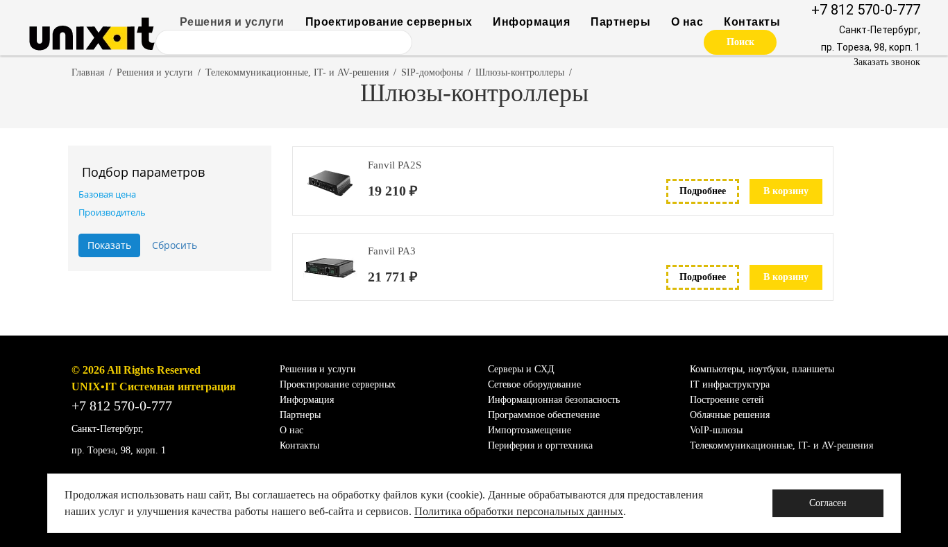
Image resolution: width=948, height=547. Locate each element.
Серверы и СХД (521, 369)
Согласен (828, 503)
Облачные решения (730, 415)
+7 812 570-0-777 (865, 9)
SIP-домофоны (432, 72)
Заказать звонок (887, 62)
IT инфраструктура (730, 384)
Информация (531, 22)
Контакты (752, 22)
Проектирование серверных (389, 22)
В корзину (786, 191)
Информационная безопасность (554, 399)
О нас (687, 22)
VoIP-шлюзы (716, 430)
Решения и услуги (232, 22)
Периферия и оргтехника (540, 445)
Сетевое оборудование (534, 384)
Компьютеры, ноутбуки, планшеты (762, 369)
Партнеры (620, 22)
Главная (87, 72)
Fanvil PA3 (392, 251)
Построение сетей (727, 399)
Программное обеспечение (544, 415)
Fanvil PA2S (394, 165)
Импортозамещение (529, 430)
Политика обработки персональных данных (518, 511)
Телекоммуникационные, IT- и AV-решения (297, 72)
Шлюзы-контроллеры (519, 72)
